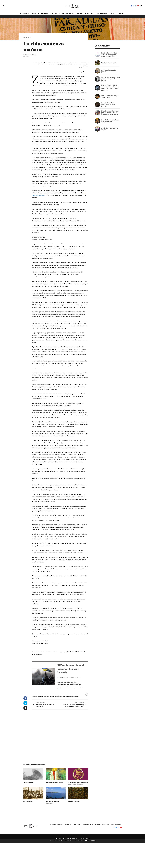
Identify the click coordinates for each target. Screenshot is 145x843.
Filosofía (56, 696)
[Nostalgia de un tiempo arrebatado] (56, 793)
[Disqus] (55, 735)
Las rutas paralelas (73, 696)
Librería (120, 13)
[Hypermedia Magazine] (72, 6)
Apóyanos (97, 824)
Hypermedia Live (67, 13)
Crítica (52, 696)
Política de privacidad (56, 824)
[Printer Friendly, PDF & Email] (87, 694)
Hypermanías (101, 13)
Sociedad (80, 13)
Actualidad (24, 13)
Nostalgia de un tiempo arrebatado (52, 802)
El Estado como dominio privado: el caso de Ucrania (71, 669)
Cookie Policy (84, 840)
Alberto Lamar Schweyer (31, 54)
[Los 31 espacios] (33, 793)
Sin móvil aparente (73, 801)
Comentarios (77, 824)
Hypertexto (54, 13)
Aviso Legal (68, 824)
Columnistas (42, 13)
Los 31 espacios (27, 801)
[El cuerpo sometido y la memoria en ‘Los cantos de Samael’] (78, 774)
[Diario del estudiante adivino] (56, 774)
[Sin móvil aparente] (78, 793)
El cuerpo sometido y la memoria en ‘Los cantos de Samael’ (78, 783)
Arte (33, 13)
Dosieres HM (89, 13)
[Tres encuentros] (33, 774)
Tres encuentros (28, 782)
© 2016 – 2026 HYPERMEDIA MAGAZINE (112, 824)
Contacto (86, 824)
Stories (111, 13)
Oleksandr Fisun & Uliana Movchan (71, 678)
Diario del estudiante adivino (54, 782)
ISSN (91, 824)
